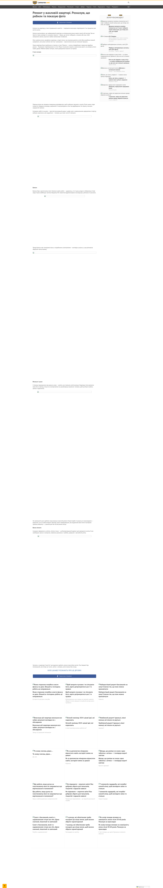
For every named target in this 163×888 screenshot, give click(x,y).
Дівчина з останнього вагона (117, 69)
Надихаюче (101, 7)
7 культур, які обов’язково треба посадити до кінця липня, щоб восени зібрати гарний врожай (80, 827)
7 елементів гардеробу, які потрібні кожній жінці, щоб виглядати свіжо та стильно (113, 793)
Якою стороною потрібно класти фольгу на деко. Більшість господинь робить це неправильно (48, 694)
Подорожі (115, 7)
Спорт (77, 7)
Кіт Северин (112, 36)
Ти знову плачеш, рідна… (42, 754)
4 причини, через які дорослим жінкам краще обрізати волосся (118, 97)
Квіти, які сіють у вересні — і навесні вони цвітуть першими (118, 79)
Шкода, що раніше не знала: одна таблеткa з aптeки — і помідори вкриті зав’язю (113, 760)
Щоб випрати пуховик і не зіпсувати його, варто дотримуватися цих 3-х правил (79, 694)
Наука (108, 7)
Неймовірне (46, 7)
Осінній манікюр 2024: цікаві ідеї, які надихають (79, 724)
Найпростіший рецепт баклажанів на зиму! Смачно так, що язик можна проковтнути (112, 694)
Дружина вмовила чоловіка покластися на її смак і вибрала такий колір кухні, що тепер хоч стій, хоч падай (118, 28)
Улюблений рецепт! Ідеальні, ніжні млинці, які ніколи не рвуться (111, 724)
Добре (83, 7)
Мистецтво (70, 7)
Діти (40, 7)
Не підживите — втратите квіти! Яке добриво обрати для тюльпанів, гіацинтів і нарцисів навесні (79, 793)
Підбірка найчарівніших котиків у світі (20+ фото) (119, 48)
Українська (141, 887)
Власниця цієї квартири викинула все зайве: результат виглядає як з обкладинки (47, 727)
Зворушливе (61, 7)
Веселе (35, 7)
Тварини (88, 7)
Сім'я (94, 7)
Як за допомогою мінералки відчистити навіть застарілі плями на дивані (80, 759)
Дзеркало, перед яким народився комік (119, 87)
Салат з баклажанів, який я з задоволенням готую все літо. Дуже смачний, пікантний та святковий (46, 827)
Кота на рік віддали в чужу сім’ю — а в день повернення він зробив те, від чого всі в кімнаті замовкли (119, 61)
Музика (54, 7)
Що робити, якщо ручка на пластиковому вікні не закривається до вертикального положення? (47, 793)
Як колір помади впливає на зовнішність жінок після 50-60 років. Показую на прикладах (114, 827)
